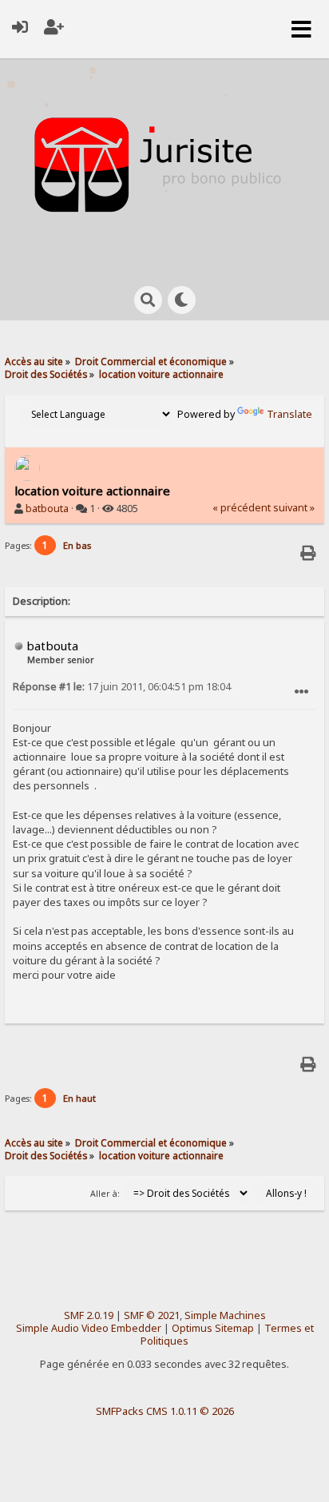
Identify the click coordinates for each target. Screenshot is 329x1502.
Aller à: (105, 1193)
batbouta (47, 508)
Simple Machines (225, 1315)
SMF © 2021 (152, 1315)
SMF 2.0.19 (88, 1315)
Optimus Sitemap (213, 1328)
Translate (289, 414)
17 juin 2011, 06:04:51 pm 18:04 (122, 686)
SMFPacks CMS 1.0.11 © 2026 (165, 1411)
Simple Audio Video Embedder (88, 1328)
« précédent (241, 508)
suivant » (294, 508)
